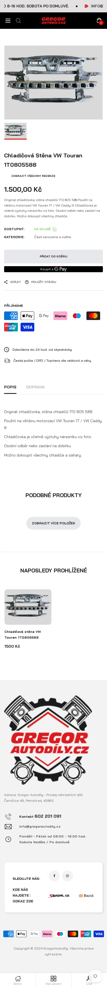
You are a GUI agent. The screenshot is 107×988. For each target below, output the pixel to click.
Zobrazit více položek (53, 523)
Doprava (35, 387)
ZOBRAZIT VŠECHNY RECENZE (33, 176)
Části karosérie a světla (52, 237)
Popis (10, 387)
